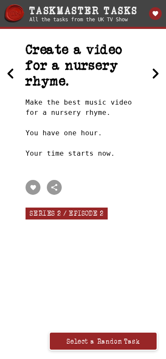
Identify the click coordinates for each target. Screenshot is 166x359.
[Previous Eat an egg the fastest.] (10, 73)
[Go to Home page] (14, 13)
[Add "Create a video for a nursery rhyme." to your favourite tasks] (33, 187)
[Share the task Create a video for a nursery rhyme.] (54, 187)
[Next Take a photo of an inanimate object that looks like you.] (155, 73)
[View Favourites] (155, 13)
